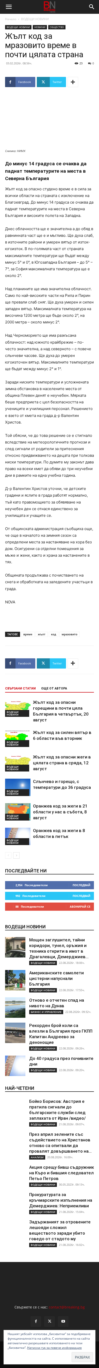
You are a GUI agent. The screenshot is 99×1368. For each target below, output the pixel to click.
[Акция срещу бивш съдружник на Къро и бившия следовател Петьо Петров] (15, 1174)
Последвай (81, 885)
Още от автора (54, 688)
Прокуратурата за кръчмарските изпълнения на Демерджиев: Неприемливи (60, 1200)
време (27, 634)
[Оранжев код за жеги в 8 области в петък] (17, 836)
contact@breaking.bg (67, 1307)
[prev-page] (8, 855)
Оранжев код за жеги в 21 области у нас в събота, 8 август (60, 811)
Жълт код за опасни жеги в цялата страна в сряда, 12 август (62, 762)
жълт (41, 634)
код (53, 634)
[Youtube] (63, 1321)
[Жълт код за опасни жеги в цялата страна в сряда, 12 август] (17, 763)
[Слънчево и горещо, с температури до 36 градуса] (17, 787)
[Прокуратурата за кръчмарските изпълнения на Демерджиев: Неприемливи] (15, 1202)
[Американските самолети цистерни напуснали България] (15, 980)
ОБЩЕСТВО (57, 27)
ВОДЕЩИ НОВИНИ (35, 19)
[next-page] (16, 855)
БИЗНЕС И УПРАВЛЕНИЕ (46, 1012)
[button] (9, 7)
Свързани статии (20, 688)
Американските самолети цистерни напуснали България (56, 978)
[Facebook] (36, 1321)
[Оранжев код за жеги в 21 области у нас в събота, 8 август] (17, 812)
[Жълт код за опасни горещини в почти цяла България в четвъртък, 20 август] (17, 708)
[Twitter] (49, 1321)
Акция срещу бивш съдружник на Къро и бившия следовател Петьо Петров (61, 1173)
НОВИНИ (39, 27)
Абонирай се (80, 906)
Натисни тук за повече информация (54, 1348)
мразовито (69, 634)
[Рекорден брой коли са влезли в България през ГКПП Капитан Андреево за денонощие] (15, 1033)
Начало (10, 19)
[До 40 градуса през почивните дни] (15, 1066)
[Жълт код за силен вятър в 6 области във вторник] (17, 738)
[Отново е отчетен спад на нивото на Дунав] (15, 1007)
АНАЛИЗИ (37, 1157)
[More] (73, 82)
